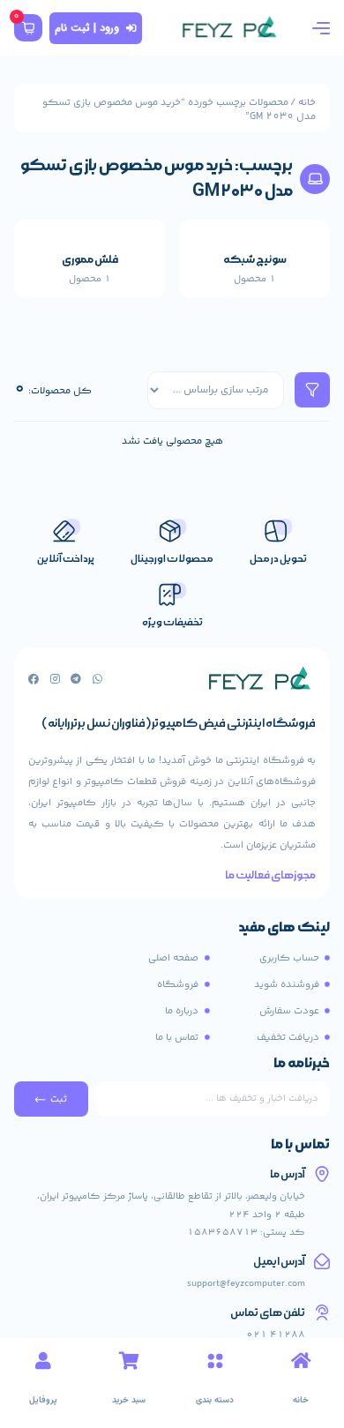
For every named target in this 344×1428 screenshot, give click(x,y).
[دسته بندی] (215, 1361)
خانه (307, 102)
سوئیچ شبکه (255, 259)
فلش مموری (90, 259)
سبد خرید (129, 1400)
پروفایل (43, 1400)
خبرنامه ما (301, 1065)
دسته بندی (215, 1400)
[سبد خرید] (129, 1361)
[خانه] (301, 1361)
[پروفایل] (43, 1361)
